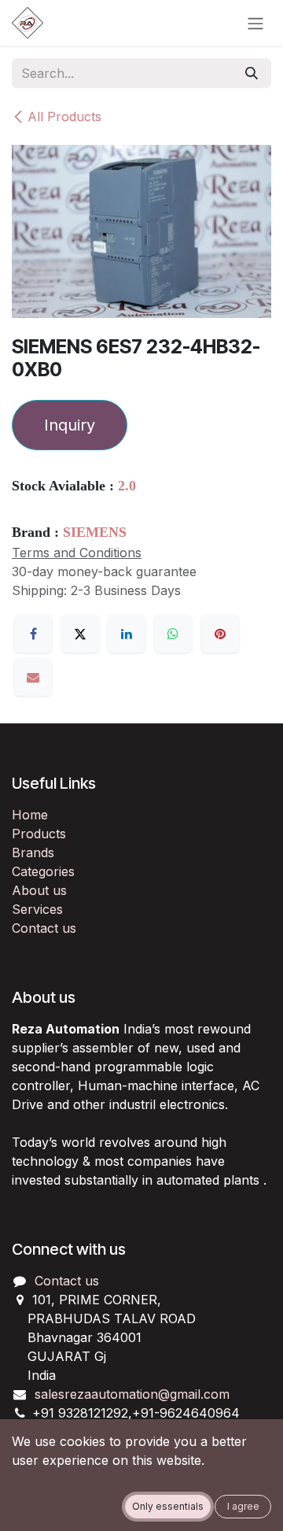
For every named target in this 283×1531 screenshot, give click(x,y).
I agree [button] (243, 1506)
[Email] (33, 677)
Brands (33, 852)
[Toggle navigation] (255, 22)
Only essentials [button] (168, 1506)
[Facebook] (33, 634)
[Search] (251, 73)
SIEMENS (95, 532)
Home (30, 815)
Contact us (44, 928)
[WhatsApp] (173, 634)
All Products (64, 116)
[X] (80, 634)
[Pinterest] (220, 634)
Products (39, 833)
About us (39, 890)
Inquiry (69, 425)
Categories (43, 871)
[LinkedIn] (126, 634)
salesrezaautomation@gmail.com (132, 1394)
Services (37, 909)
